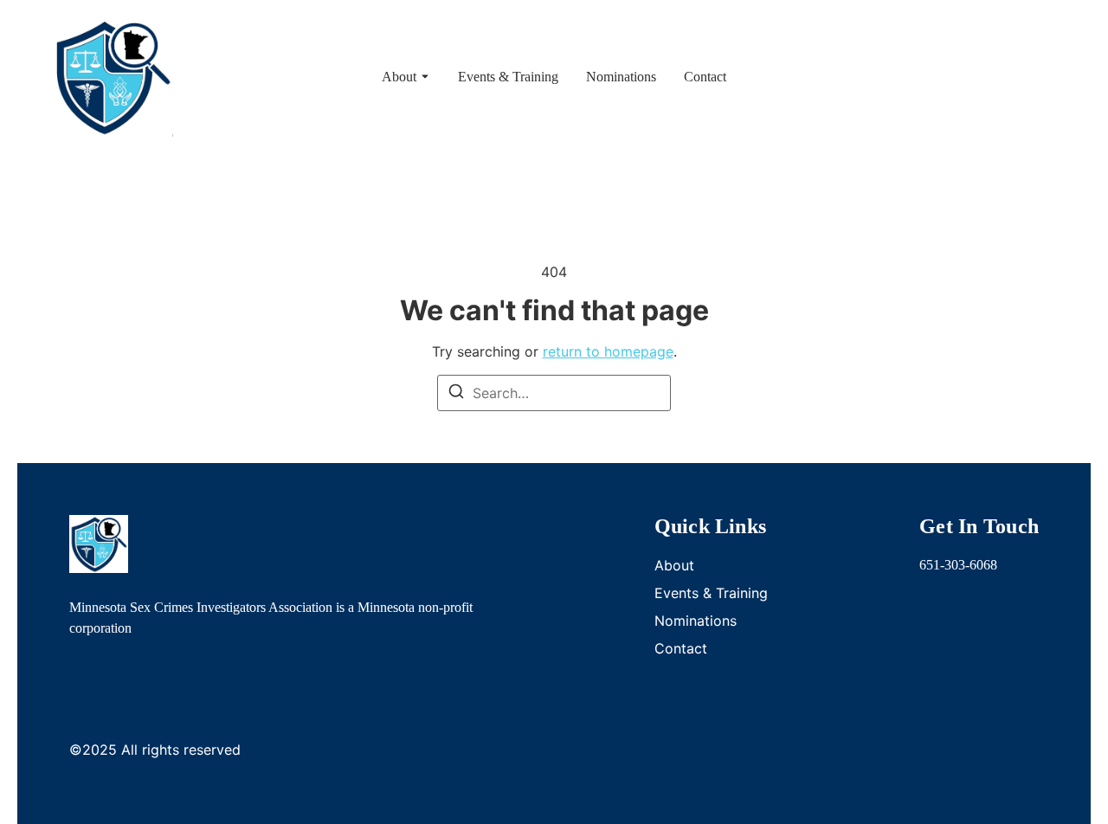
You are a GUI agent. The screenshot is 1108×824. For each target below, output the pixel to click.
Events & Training (508, 76)
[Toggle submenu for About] (423, 76)
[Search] (456, 394)
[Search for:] (554, 393)
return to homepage (608, 351)
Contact (705, 76)
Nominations (621, 76)
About (399, 76)
